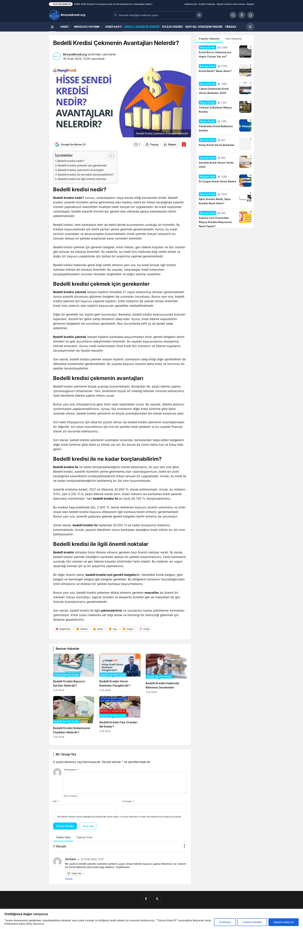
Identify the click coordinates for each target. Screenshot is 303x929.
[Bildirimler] (250, 15)
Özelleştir (225, 922)
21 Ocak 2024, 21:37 (92, 859)
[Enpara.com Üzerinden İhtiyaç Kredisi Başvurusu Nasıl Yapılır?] (225, 218)
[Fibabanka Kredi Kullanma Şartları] (225, 126)
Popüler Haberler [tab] (209, 38)
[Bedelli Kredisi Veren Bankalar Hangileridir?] (119, 674)
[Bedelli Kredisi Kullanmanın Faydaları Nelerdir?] (73, 717)
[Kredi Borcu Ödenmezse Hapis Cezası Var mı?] (225, 52)
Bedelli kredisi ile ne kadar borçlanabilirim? (86, 174)
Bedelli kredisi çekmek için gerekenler (82, 165)
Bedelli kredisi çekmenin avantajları (81, 170)
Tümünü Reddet (252, 922)
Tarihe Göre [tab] (63, 837)
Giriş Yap (88, 826)
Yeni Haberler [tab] (233, 38)
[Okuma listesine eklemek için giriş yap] (184, 144)
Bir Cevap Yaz (66, 754)
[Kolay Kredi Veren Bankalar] (225, 144)
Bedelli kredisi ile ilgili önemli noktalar (82, 179)
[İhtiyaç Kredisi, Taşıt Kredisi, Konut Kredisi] (67, 14)
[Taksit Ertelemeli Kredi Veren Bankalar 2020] (225, 88)
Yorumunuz (71, 769)
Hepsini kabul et (284, 922)
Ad (56, 801)
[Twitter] (157, 898)
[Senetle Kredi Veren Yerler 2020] (225, 162)
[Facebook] (146, 898)
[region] (151, 919)
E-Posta (128, 801)
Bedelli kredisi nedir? (70, 161)
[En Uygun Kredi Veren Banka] (225, 180)
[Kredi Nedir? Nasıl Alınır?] (225, 70)
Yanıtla (68, 878)
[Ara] (233, 15)
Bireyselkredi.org (75, 54)
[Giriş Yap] (241, 15)
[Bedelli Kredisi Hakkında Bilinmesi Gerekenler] (166, 674)
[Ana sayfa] (52, 27)
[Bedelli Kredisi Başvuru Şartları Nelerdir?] (73, 674)
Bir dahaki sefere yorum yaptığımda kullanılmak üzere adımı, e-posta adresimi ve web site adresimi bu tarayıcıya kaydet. (119, 816)
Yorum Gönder (65, 826)
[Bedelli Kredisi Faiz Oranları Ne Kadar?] (119, 717)
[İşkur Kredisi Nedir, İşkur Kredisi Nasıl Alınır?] (225, 199)
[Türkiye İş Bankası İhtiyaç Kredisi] (225, 107)
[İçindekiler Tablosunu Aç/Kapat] (110, 156)
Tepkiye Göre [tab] (84, 837)
